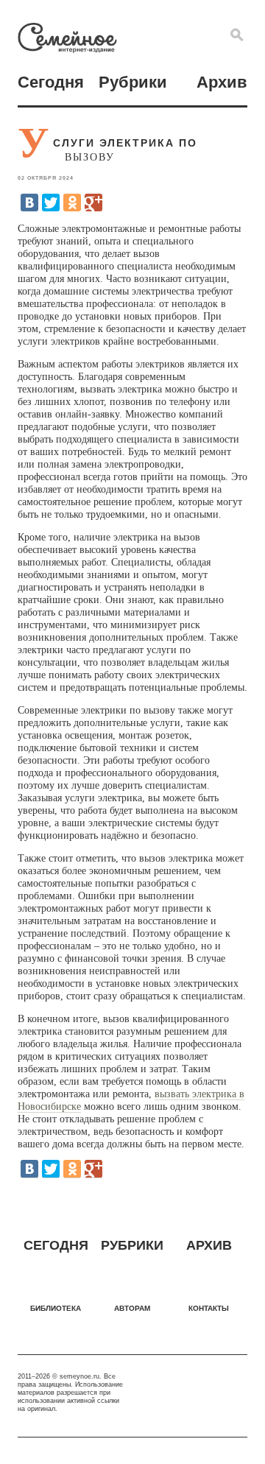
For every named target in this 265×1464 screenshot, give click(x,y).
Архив (222, 82)
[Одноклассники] (72, 202)
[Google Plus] (93, 202)
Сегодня (51, 82)
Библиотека (55, 1308)
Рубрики (133, 82)
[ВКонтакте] (29, 202)
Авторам (132, 1308)
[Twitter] (51, 202)
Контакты (208, 1308)
